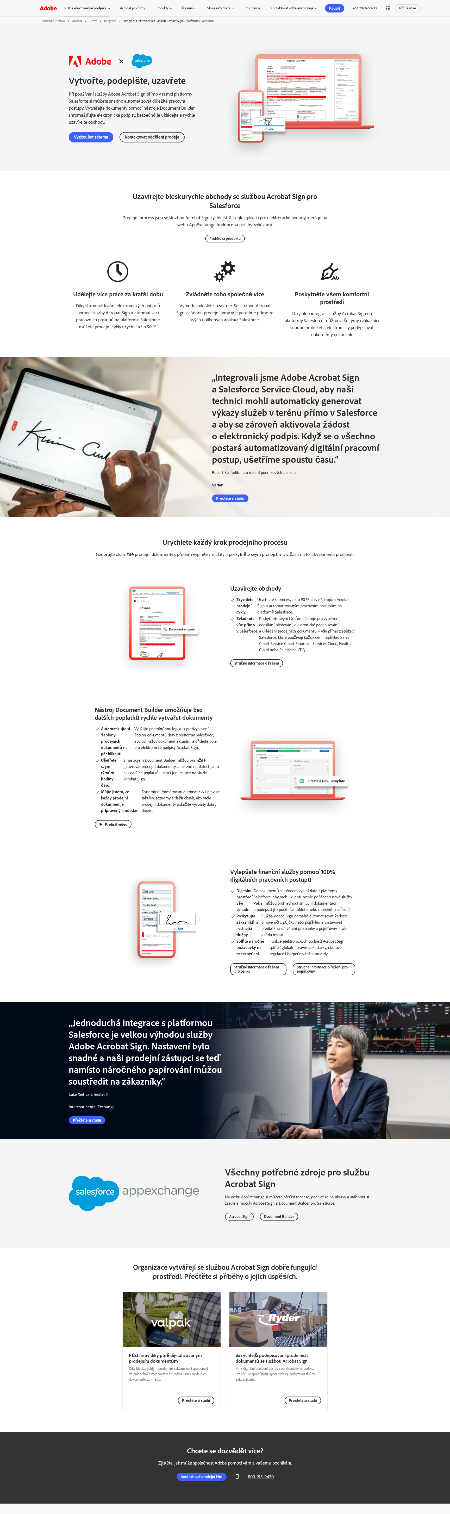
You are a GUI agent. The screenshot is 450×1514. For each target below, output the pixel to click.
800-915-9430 (261, 1477)
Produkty (161, 8)
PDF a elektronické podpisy (85, 8)
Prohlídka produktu (225, 238)
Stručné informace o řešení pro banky (256, 969)
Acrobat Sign (239, 1216)
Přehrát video (116, 824)
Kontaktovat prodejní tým (201, 1476)
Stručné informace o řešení (256, 663)
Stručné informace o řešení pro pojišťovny (322, 969)
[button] (388, 8)
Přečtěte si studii (230, 498)
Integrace (110, 21)
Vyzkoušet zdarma (91, 137)
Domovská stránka (53, 21)
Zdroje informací (218, 8)
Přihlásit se (407, 8)
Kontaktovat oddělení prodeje (292, 8)
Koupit (334, 8)
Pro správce (251, 8)
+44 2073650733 (365, 8)
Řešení (187, 8)
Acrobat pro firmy (132, 8)
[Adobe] (48, 8)
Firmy (93, 21)
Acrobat (77, 21)
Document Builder (279, 1216)
